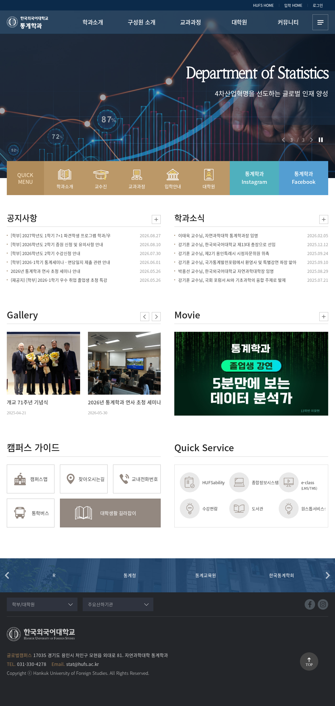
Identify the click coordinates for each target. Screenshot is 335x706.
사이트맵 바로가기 (320, 22)
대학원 (209, 186)
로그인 (318, 5)
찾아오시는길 (92, 479)
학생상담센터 (312, 482)
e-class (260, 485)
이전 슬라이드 (283, 140)
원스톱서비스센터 (264, 508)
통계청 (54, 575)
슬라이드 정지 (321, 140)
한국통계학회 (205, 575)
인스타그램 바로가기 (323, 604)
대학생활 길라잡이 (118, 513)
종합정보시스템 (214, 482)
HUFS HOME (263, 5)
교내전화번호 (145, 479)
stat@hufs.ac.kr (82, 664)
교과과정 (137, 186)
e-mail (307, 508)
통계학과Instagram (254, 177)
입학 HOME (293, 5)
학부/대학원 (23, 604)
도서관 (208, 508)
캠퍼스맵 (39, 479)
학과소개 (65, 186)
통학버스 (40, 513)
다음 (328, 575)
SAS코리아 (281, 575)
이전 (7, 575)
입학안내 (173, 186)
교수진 (101, 186)
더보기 (156, 219)
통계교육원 (129, 575)
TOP (309, 665)
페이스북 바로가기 (310, 604)
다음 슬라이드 (311, 140)
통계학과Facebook (304, 177)
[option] (43, 374)
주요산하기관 (100, 604)
